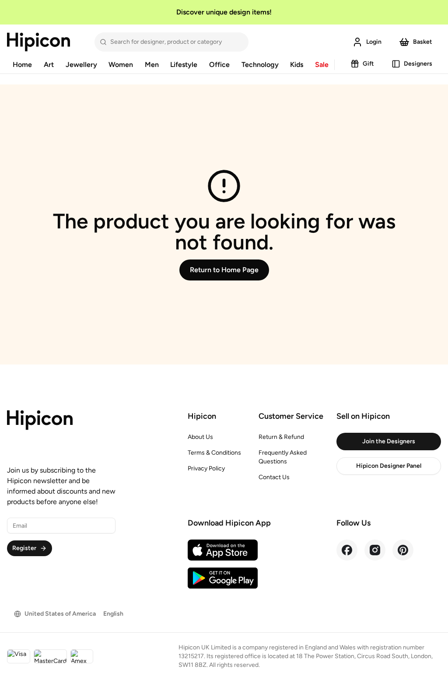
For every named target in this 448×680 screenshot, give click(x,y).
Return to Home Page (224, 270)
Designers (418, 63)
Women (120, 64)
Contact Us (274, 477)
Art (49, 64)
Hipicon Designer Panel (388, 466)
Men (152, 64)
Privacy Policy (206, 468)
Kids (296, 64)
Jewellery (81, 64)
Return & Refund (281, 437)
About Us (200, 437)
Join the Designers (388, 441)
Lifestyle (183, 64)
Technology (260, 64)
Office (219, 64)
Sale (322, 64)
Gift (368, 63)
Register (24, 548)
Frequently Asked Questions (283, 457)
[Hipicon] (38, 42)
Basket (422, 42)
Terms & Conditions (214, 452)
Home (22, 64)
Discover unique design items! (224, 12)
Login (374, 42)
